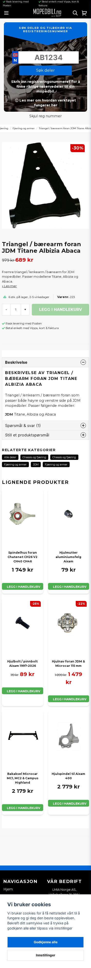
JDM (36, 464)
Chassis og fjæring (34, 457)
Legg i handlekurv (69, 587)
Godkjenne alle (46, 942)
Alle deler (10, 457)
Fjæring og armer (23, 128)
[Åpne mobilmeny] (6, 13)
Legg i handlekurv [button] (23, 587)
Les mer (10, 286)
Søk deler (45, 70)
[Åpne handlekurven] (84, 13)
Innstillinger (45, 955)
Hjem (8, 889)
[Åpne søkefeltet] (75, 13)
